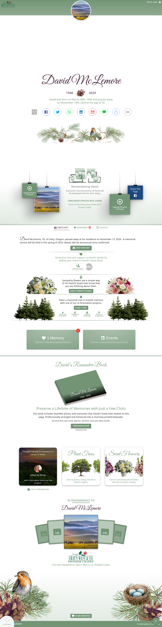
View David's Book (81, 426)
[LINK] (127, 112)
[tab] (61, 227)
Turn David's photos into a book (85, 201)
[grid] (81, 193)
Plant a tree (81, 308)
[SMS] (104, 112)
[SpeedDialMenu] (155, 620)
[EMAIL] (92, 112)
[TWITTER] (58, 112)
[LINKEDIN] (81, 112)
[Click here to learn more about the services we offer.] (81, 557)
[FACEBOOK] (46, 112)
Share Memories (82, 616)
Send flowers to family (81, 291)
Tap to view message (40, 489)
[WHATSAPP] (69, 112)
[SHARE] (116, 112)
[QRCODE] (34, 112)
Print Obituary (82, 248)
